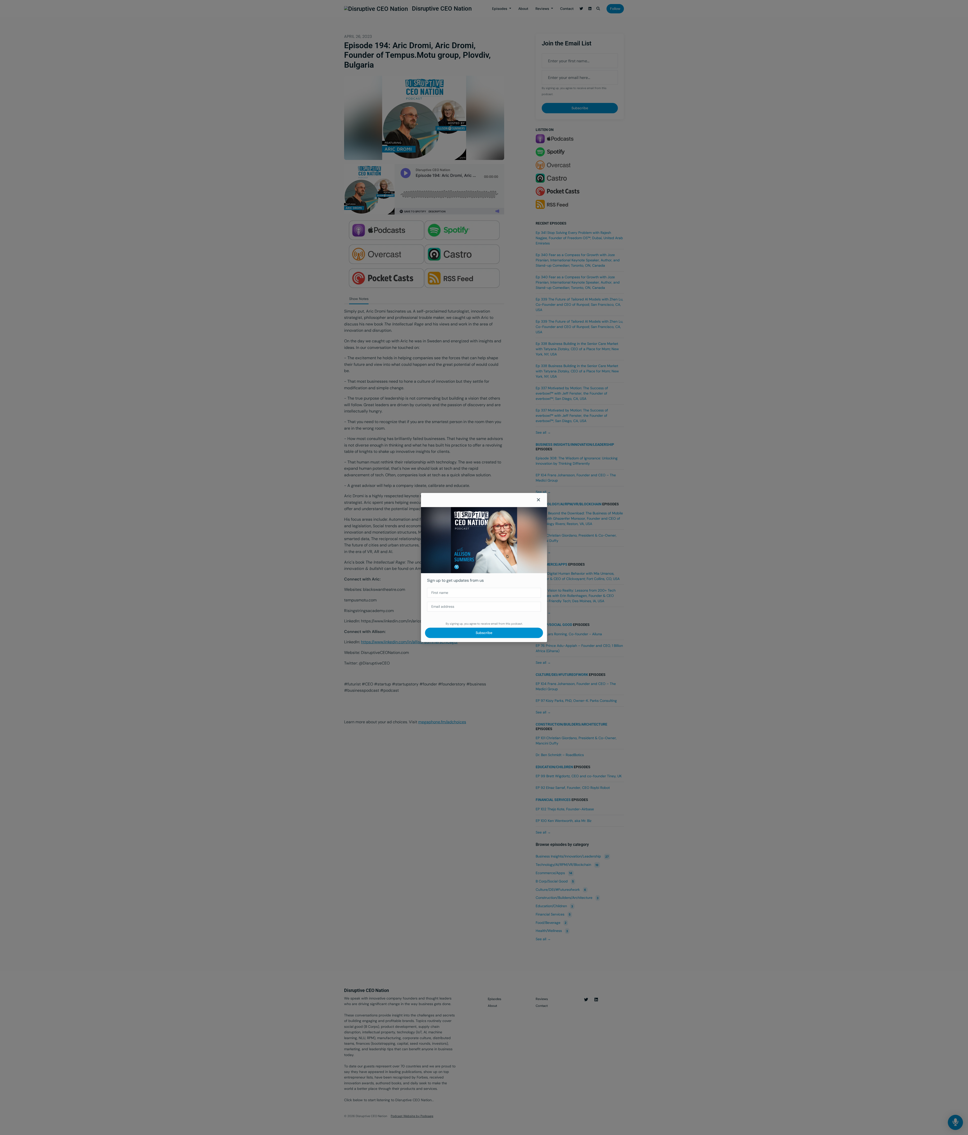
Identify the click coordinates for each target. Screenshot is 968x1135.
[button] (538, 500)
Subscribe (484, 632)
